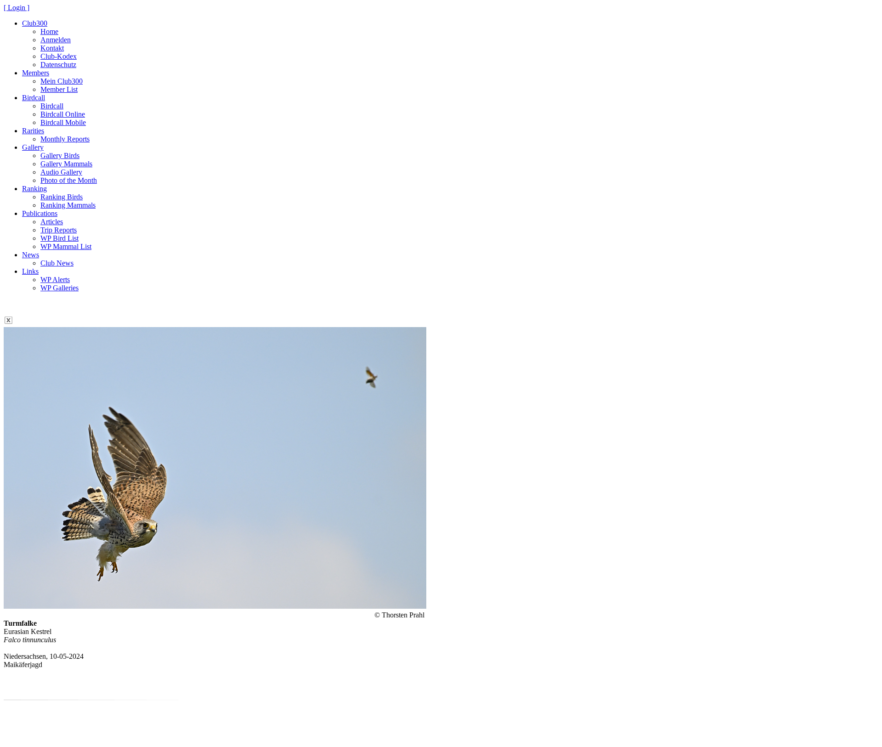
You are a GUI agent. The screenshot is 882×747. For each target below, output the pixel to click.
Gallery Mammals (66, 164)
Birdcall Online (62, 114)
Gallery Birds (59, 155)
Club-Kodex (58, 56)
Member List (59, 89)
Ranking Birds (61, 197)
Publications (39, 213)
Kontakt (52, 48)
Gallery (33, 147)
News (30, 255)
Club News (57, 263)
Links (30, 271)
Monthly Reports (65, 139)
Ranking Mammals (68, 205)
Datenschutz (58, 64)
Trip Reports (58, 230)
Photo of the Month (68, 180)
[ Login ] (16, 7)
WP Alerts (55, 279)
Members (35, 73)
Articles (51, 222)
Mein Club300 (61, 81)
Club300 (34, 23)
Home (49, 31)
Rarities (33, 131)
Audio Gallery (61, 172)
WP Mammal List (65, 246)
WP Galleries (59, 288)
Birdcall (33, 98)
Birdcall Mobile (63, 122)
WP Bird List (59, 238)
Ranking (34, 188)
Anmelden (55, 40)
